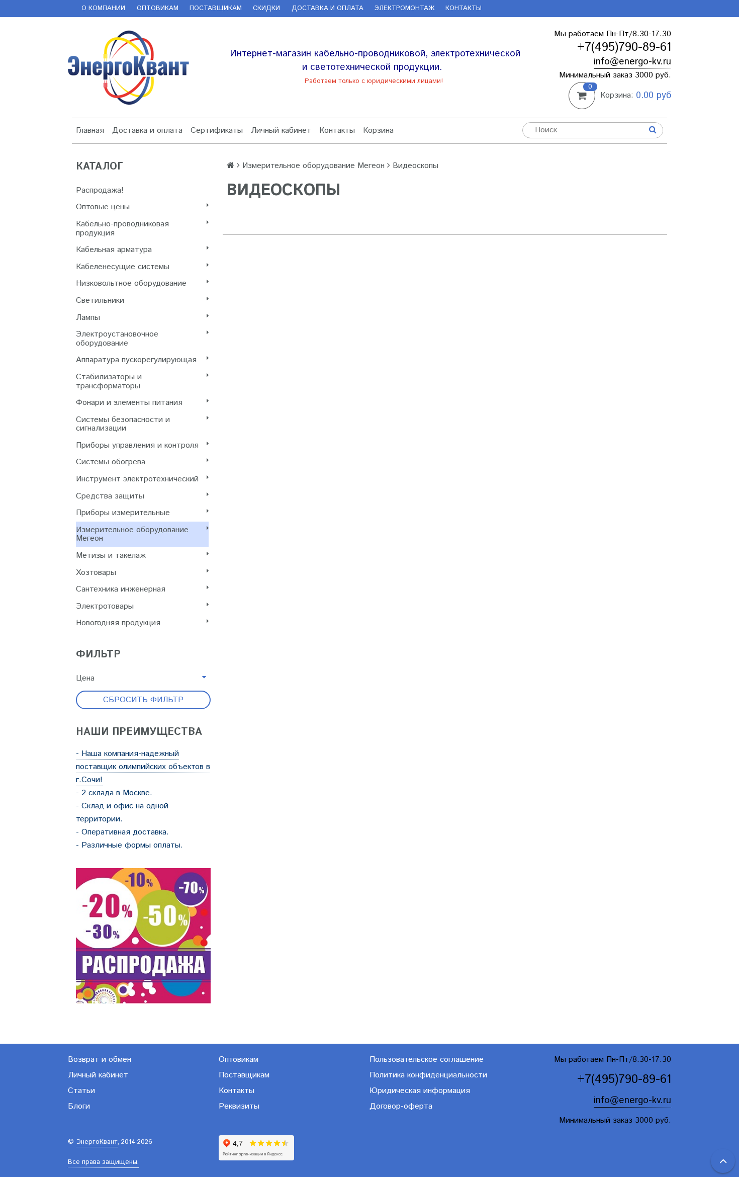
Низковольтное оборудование (131, 283)
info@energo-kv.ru (632, 61)
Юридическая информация (419, 1091)
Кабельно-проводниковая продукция (122, 228)
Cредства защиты (110, 496)
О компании (103, 8)
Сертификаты (217, 130)
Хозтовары (96, 572)
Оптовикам (157, 8)
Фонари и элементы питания (129, 402)
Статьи (81, 1091)
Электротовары (105, 606)
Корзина (378, 130)
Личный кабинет (281, 130)
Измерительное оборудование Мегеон (132, 534)
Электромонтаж (404, 8)
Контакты (463, 8)
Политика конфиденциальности (428, 1075)
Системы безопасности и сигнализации (123, 424)
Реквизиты (239, 1106)
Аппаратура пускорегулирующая (136, 360)
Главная (90, 130)
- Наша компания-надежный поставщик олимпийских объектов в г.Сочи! (143, 767)
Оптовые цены (103, 207)
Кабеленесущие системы (122, 267)
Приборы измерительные (123, 513)
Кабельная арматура (114, 250)
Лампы (88, 317)
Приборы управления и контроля (137, 445)
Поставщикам (216, 8)
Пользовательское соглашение (426, 1059)
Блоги (79, 1106)
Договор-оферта (400, 1106)
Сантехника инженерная (120, 589)
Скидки (266, 8)
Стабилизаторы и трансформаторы (109, 381)
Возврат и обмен (99, 1059)
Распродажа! (100, 190)
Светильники (100, 300)
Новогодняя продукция (118, 623)
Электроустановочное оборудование (117, 338)
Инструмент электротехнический (137, 479)
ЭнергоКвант (97, 1142)
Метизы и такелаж (111, 555)
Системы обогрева (110, 462)
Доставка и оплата (327, 8)
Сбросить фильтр (143, 700)
